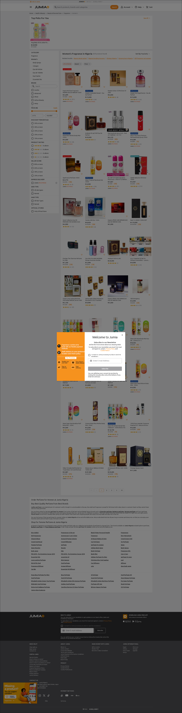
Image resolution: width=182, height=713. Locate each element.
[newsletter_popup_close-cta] (122, 335)
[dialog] (91, 356)
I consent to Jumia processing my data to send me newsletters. (106, 355)
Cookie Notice (105, 350)
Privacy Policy (110, 349)
